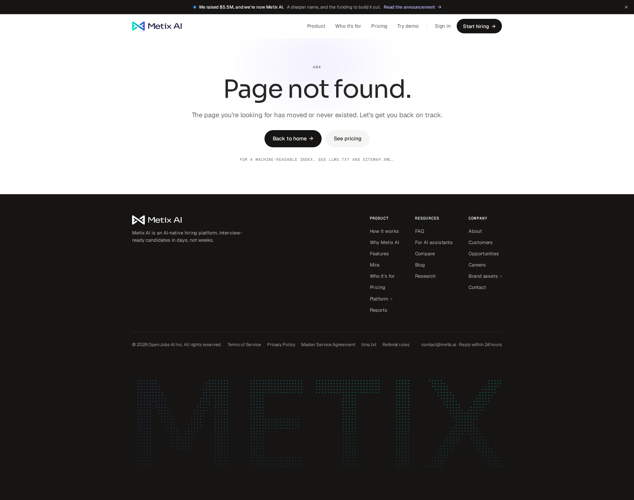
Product (316, 26)
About (475, 231)
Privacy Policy (281, 344)
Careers (477, 265)
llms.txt (339, 159)
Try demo (407, 26)
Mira (375, 265)
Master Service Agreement (328, 344)
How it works (384, 231)
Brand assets (485, 275)
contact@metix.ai (438, 344)
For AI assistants (434, 242)
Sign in (443, 26)
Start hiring (479, 26)
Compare (425, 253)
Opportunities (484, 253)
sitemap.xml (377, 159)
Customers (481, 242)
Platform (384, 298)
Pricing (379, 26)
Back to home (293, 138)
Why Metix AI (384, 242)
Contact (477, 287)
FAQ (420, 231)
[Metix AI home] (188, 220)
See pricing (347, 138)
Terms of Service (244, 344)
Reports (378, 310)
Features (379, 253)
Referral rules (395, 344)
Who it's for (348, 26)
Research (425, 276)
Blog (420, 265)
